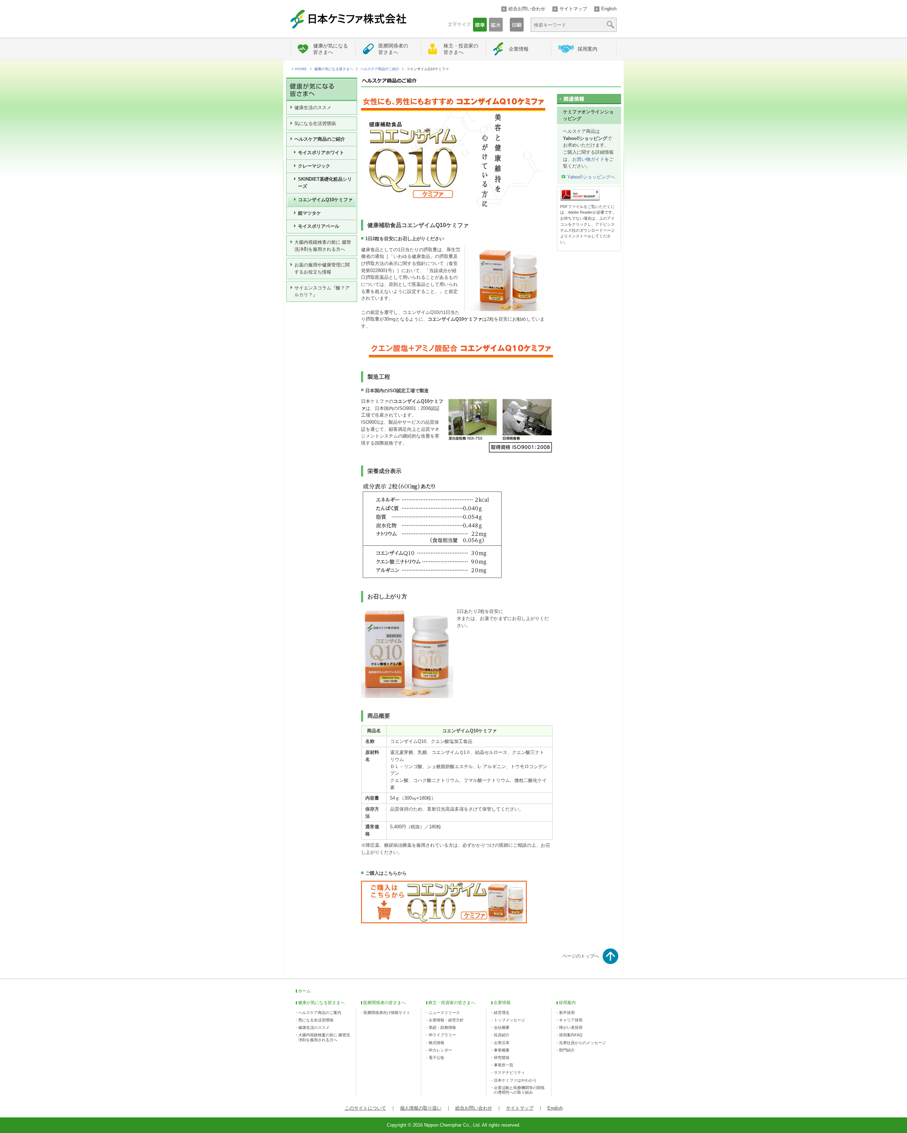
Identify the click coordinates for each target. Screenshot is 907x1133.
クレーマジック (314, 166)
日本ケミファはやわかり (515, 1080)
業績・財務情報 (442, 1027)
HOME (301, 69)
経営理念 (501, 1012)
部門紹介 (567, 1050)
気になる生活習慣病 (315, 123)
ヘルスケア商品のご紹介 (379, 69)
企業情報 (519, 49)
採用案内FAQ (570, 1035)
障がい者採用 (570, 1027)
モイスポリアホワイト (321, 152)
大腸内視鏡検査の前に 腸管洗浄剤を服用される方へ (322, 245)
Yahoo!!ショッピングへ (591, 177)
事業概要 (501, 1050)
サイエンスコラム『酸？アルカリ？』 (322, 291)
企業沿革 (501, 1043)
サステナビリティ (509, 1072)
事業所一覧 (503, 1065)
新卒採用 (567, 1012)
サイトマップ (573, 8)
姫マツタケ (309, 213)
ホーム (304, 990)
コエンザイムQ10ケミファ (325, 199)
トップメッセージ (509, 1020)
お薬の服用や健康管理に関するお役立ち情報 (322, 268)
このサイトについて (365, 1108)
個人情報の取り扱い (420, 1108)
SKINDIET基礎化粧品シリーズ (325, 182)
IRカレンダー (440, 1050)
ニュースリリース (444, 1012)
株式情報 (436, 1043)
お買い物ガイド (588, 159)
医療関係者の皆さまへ (393, 49)
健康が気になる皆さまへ (330, 49)
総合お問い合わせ (526, 8)
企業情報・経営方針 (446, 1020)
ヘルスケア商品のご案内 (319, 1012)
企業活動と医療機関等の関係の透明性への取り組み (519, 1090)
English (608, 8)
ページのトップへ (580, 956)
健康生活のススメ (312, 107)
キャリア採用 (570, 1020)
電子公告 (436, 1057)
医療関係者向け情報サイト (387, 1012)
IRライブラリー (442, 1035)
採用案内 (587, 49)
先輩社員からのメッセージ (582, 1043)
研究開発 (501, 1057)
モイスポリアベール (318, 226)
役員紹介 (501, 1035)
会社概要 (501, 1027)
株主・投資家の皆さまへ (461, 49)
